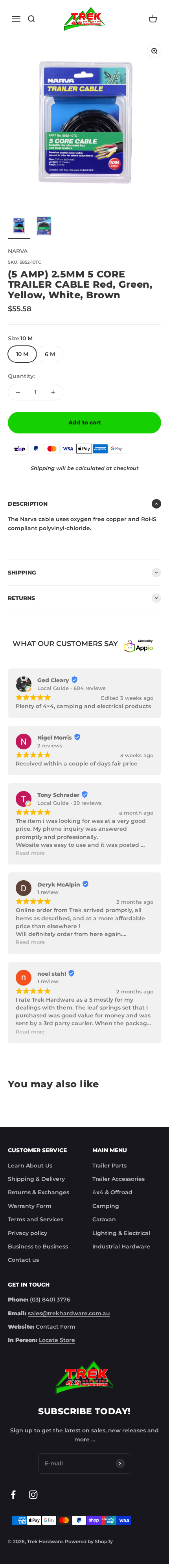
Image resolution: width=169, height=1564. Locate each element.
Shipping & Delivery (36, 1178)
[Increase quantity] (53, 392)
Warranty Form (29, 1206)
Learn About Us (30, 1165)
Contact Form (55, 1326)
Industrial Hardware (121, 1246)
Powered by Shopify (89, 1541)
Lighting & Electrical (121, 1233)
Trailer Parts (109, 1165)
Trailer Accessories (118, 1178)
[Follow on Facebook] (13, 1494)
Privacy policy (27, 1233)
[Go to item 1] (19, 227)
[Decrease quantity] (18, 392)
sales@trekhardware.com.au (69, 1313)
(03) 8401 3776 (50, 1299)
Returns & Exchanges (38, 1192)
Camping (105, 1206)
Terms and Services (35, 1219)
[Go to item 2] (44, 227)
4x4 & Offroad (112, 1192)
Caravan (104, 1219)
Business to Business (38, 1246)
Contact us (23, 1259)
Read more (30, 853)
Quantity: (21, 376)
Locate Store (57, 1340)
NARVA (18, 251)
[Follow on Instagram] (33, 1494)
